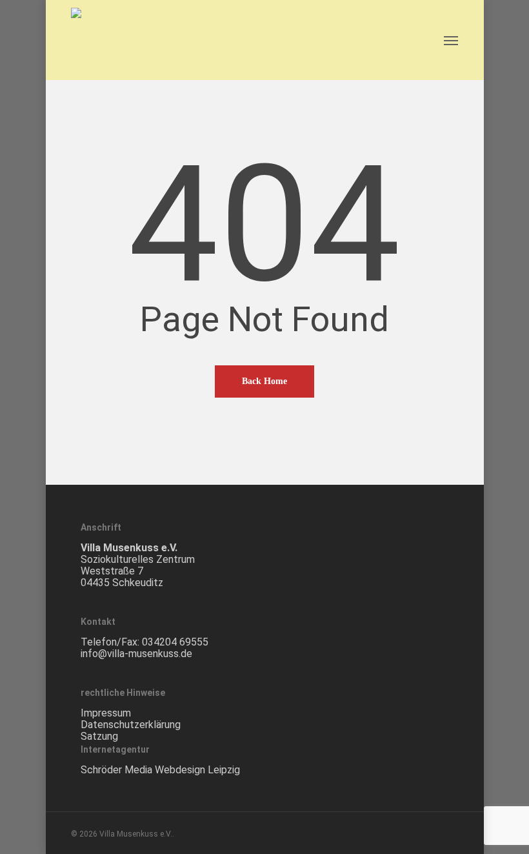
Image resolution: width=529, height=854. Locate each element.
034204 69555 (175, 642)
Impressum (106, 713)
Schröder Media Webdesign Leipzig (160, 770)
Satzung (99, 736)
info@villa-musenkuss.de (136, 653)
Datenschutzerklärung (131, 724)
